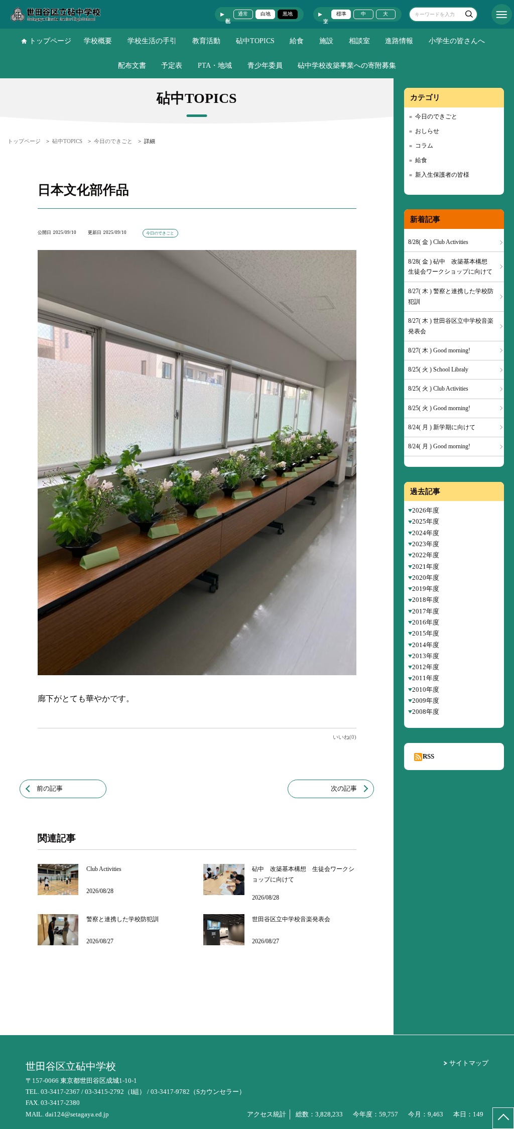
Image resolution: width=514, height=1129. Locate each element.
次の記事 (344, 788)
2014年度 (425, 645)
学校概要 (98, 41)
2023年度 (425, 544)
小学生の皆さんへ (457, 41)
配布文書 (132, 65)
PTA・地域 (215, 65)
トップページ (50, 41)
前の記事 (50, 788)
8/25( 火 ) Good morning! (439, 408)
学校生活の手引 (152, 41)
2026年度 (425, 510)
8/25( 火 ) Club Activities (438, 388)
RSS (428, 756)
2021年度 (425, 566)
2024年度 (425, 533)
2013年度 (425, 656)
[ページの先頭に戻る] (503, 1118)
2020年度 (425, 577)
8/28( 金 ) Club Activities (438, 241)
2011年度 (425, 678)
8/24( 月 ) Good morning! (439, 446)
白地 (266, 14)
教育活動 (206, 41)
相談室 (359, 41)
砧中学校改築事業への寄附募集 (347, 65)
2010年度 (425, 689)
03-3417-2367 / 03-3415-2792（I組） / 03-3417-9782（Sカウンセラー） (143, 1091)
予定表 (171, 65)
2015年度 (425, 633)
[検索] (468, 15)
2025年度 (425, 521)
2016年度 (425, 622)
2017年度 (425, 611)
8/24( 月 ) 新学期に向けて (441, 427)
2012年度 (425, 667)
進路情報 (399, 41)
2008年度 (425, 711)
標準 (341, 14)
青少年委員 (265, 65)
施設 (326, 41)
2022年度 (425, 555)
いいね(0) (344, 737)
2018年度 (425, 599)
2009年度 (425, 700)
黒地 (288, 14)
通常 (243, 14)
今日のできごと (436, 116)
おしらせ (427, 131)
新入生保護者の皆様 (442, 174)
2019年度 (425, 588)
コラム (424, 145)
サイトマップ (468, 1063)
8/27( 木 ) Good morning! (439, 350)
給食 (297, 41)
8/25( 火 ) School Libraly (438, 369)
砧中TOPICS (255, 41)
